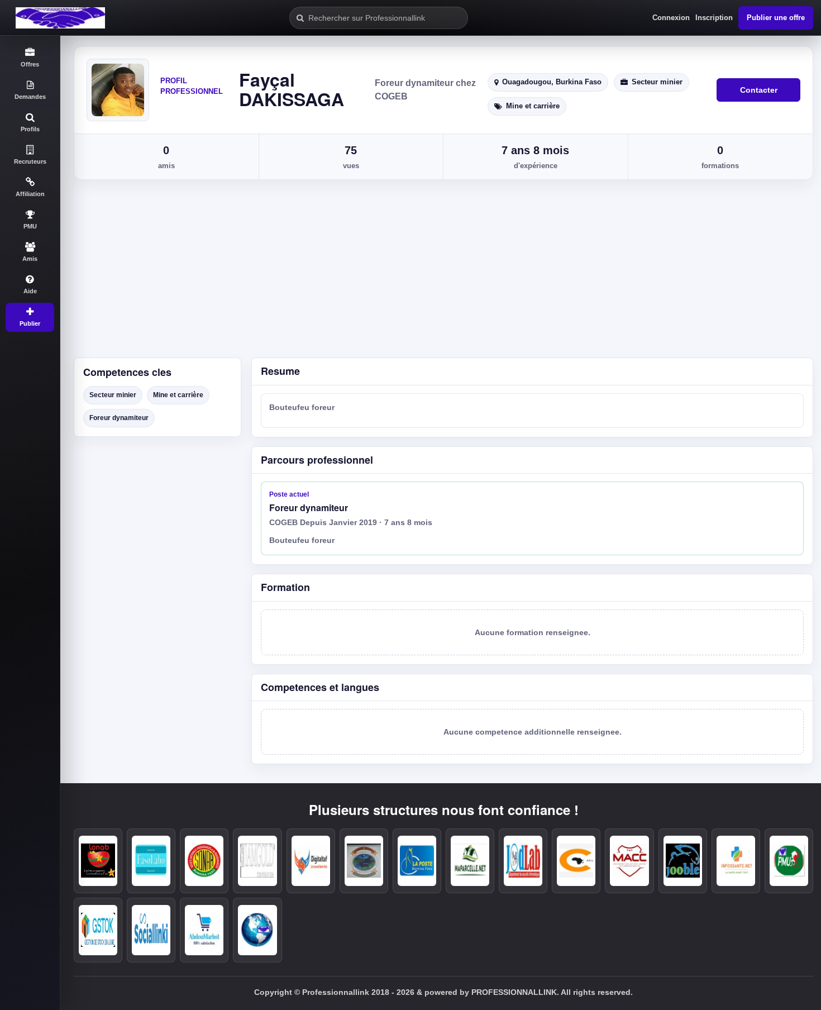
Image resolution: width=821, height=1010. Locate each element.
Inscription (714, 17)
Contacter (758, 89)
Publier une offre (776, 17)
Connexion (671, 17)
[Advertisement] (441, 274)
